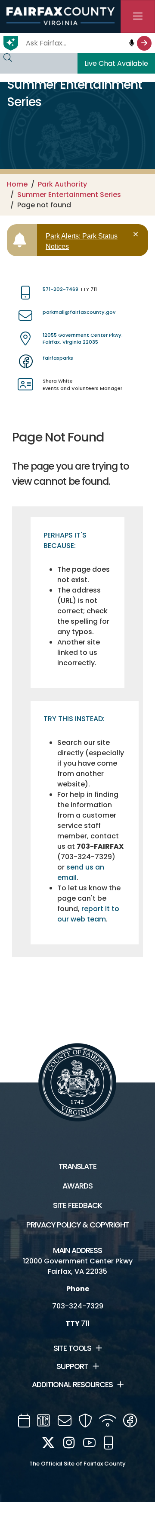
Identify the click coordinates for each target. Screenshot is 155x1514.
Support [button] (72, 1366)
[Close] (137, 234)
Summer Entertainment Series (69, 195)
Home (17, 184)
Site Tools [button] (72, 1348)
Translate (77, 1166)
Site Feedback (77, 1205)
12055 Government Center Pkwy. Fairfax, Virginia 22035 (83, 339)
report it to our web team (88, 914)
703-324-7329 (77, 1306)
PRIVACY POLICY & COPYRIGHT (77, 1225)
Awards (77, 1186)
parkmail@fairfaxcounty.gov (79, 312)
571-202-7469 (60, 289)
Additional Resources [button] (72, 1384)
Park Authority (62, 184)
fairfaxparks (58, 357)
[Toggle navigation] (138, 16)
